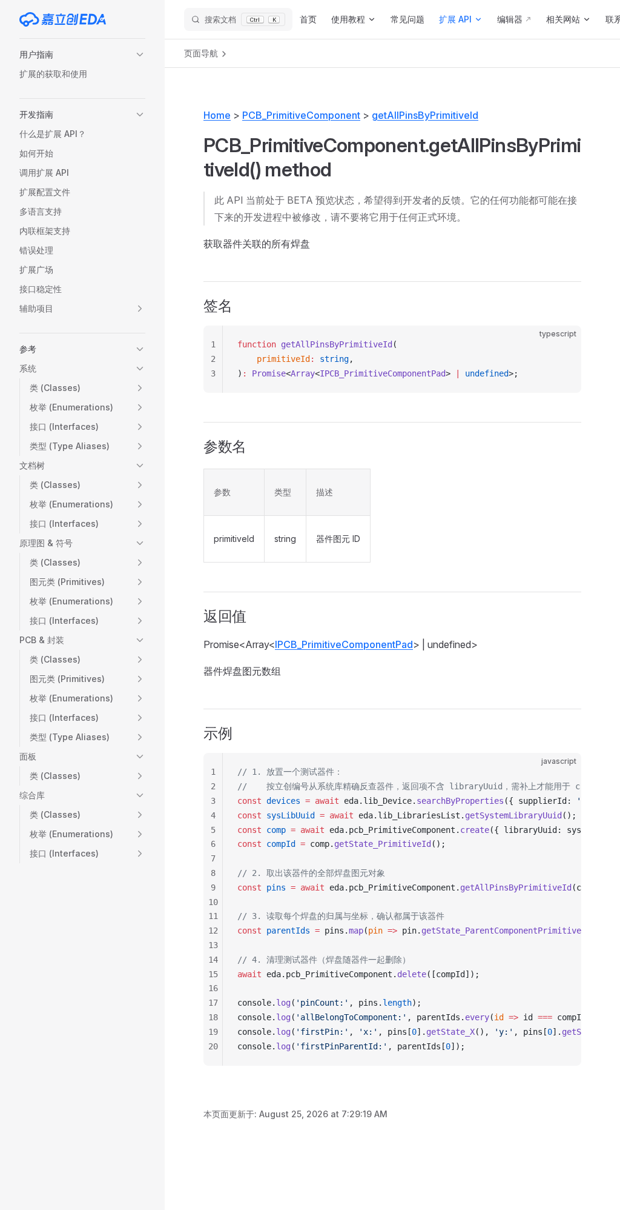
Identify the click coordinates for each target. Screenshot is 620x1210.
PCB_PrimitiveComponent (301, 115)
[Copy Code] (562, 345)
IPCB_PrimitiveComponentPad (344, 644)
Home (217, 115)
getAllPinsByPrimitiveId (425, 115)
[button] (82, 54)
